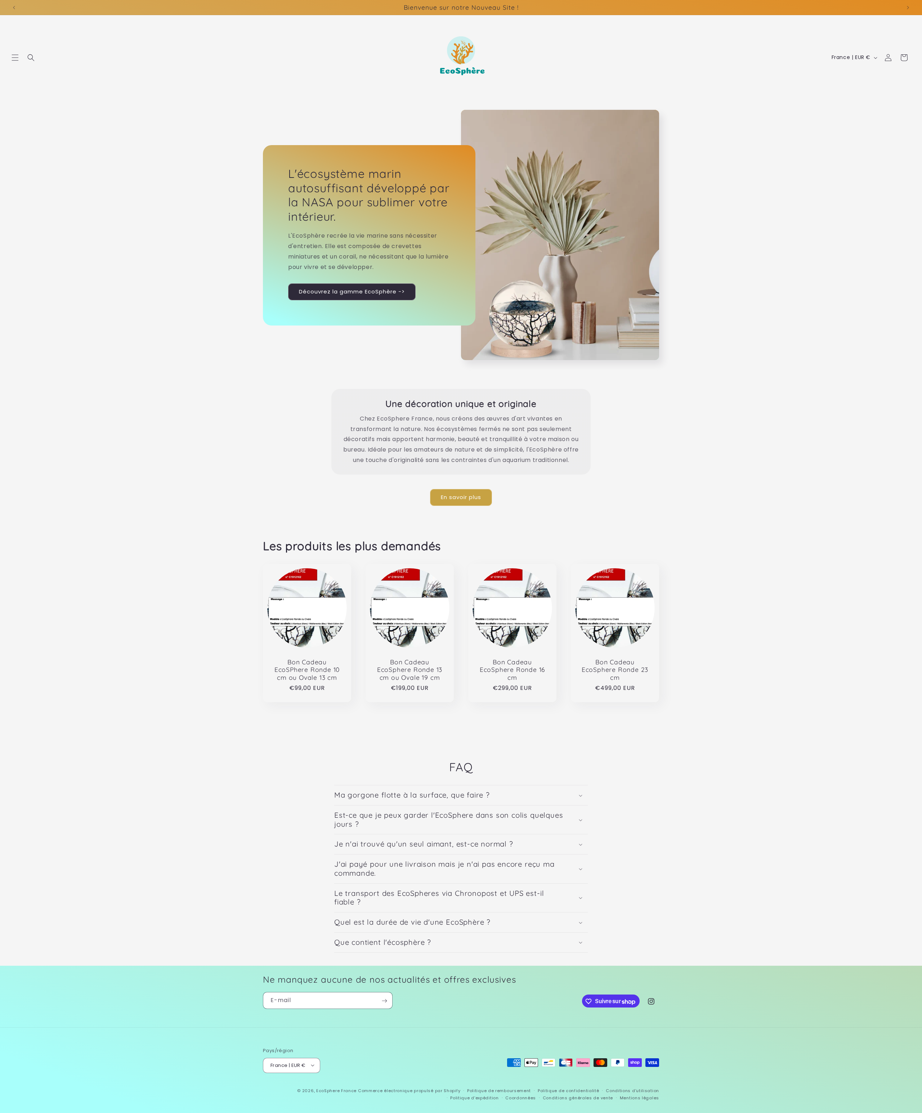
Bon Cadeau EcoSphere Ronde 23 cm (615, 669)
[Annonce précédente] (14, 7)
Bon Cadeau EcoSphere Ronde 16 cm (512, 669)
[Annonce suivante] (908, 7)
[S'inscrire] (384, 1000)
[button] (15, 58)
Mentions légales (639, 1097)
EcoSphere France (336, 1090)
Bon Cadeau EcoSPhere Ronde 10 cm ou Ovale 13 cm (307, 669)
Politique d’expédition (474, 1097)
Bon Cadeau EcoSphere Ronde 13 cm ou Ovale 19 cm (410, 669)
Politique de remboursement (499, 1090)
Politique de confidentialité (568, 1090)
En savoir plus (461, 497)
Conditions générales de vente (578, 1097)
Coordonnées (520, 1097)
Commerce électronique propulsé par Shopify (409, 1090)
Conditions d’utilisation (632, 1090)
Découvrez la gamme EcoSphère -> (352, 291)
